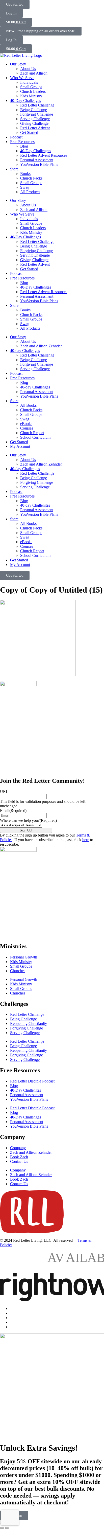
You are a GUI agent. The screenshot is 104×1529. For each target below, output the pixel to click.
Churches (17, 971)
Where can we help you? (28, 820)
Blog (24, 146)
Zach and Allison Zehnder (41, 346)
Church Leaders (33, 91)
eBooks (26, 423)
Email (13, 810)
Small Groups (31, 87)
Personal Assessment (36, 160)
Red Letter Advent (35, 128)
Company (18, 1148)
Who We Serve (22, 78)
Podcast (16, 137)
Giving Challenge (34, 123)
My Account (20, 446)
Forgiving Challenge (36, 114)
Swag (24, 187)
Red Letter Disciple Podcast (32, 1081)
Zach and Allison (33, 73)
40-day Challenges (25, 350)
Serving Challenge (35, 119)
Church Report (32, 433)
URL (4, 791)
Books (25, 173)
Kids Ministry (31, 96)
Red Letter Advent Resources (43, 155)
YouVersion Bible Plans (39, 164)
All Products (30, 192)
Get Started (29, 132)
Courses (26, 428)
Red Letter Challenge (37, 105)
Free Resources (22, 141)
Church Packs (31, 178)
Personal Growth (23, 957)
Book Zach (19, 1157)
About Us (28, 68)
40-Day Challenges (25, 100)
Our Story (18, 64)
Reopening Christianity (28, 1023)
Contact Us (19, 1161)
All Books (28, 405)
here (85, 840)
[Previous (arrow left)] (2, 1528)
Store (14, 169)
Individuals (29, 82)
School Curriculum (35, 437)
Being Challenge (33, 110)
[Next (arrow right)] (7, 1528)
